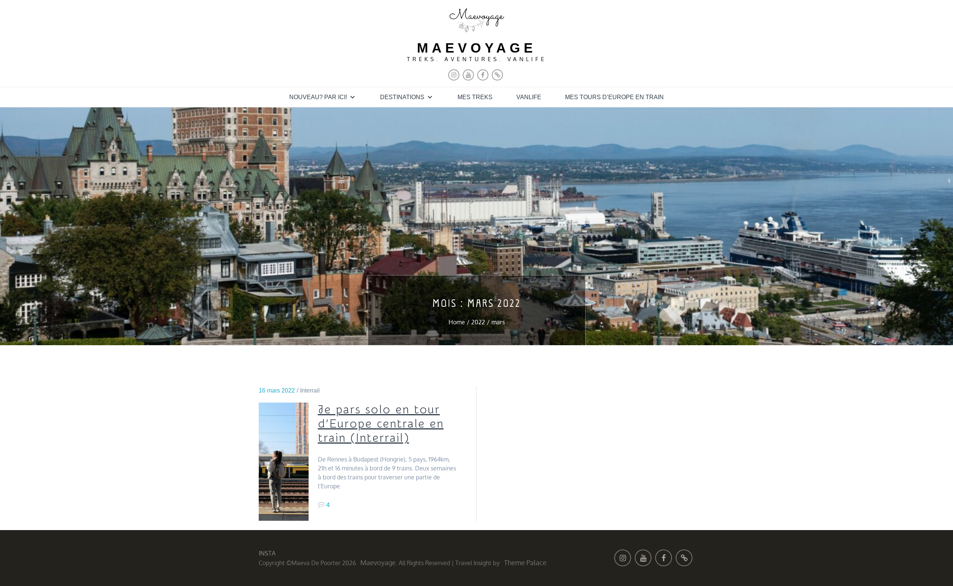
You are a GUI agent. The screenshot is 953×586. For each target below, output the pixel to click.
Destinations (402, 97)
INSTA (267, 553)
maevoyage (476, 48)
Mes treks (475, 97)
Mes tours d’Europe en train (614, 97)
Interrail (310, 390)
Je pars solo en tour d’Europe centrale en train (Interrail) (381, 424)
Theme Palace (525, 562)
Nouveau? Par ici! (318, 97)
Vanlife (528, 97)
